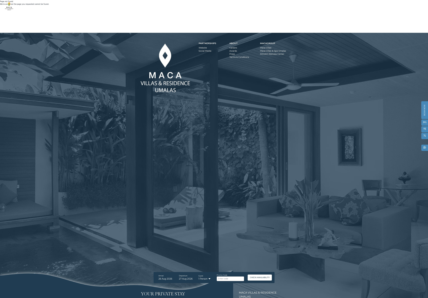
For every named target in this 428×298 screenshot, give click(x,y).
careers (233, 48)
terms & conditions (239, 57)
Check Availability (260, 277)
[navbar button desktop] (421, 6)
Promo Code (222, 275)
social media (205, 51)
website (203, 48)
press (232, 54)
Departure (183, 276)
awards (233, 51)
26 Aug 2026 (165, 278)
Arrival (161, 276)
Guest (200, 276)
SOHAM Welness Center (272, 54)
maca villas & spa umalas (273, 51)
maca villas (265, 48)
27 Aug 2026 (186, 278)
